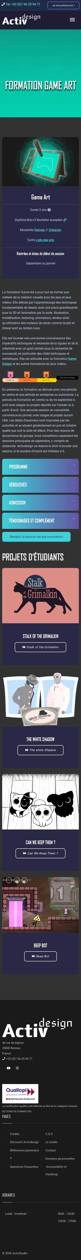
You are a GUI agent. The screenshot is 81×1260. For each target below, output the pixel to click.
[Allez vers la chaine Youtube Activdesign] (8, 1068)
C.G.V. (49, 1134)
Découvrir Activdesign (24, 1142)
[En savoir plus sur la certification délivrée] (64, 220)
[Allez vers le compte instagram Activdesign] (17, 1068)
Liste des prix (45, 240)
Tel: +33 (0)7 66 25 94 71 (22, 4)
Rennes (40, 230)
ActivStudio (20, 1253)
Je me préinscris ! (63, 5)
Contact (50, 1150)
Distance (55, 230)
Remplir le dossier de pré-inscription (36, 537)
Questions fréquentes (24, 1167)
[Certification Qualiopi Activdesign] (20, 1093)
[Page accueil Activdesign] (21, 19)
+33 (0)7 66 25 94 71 (19, 1059)
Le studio (51, 1142)
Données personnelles (60, 1158)
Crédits (14, 1134)
